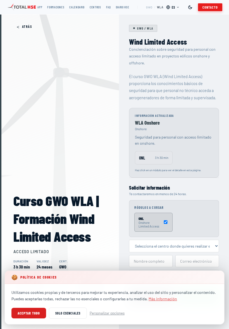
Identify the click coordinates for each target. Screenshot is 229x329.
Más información (163, 298)
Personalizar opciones (107, 313)
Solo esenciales (67, 313)
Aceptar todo (29, 313)
